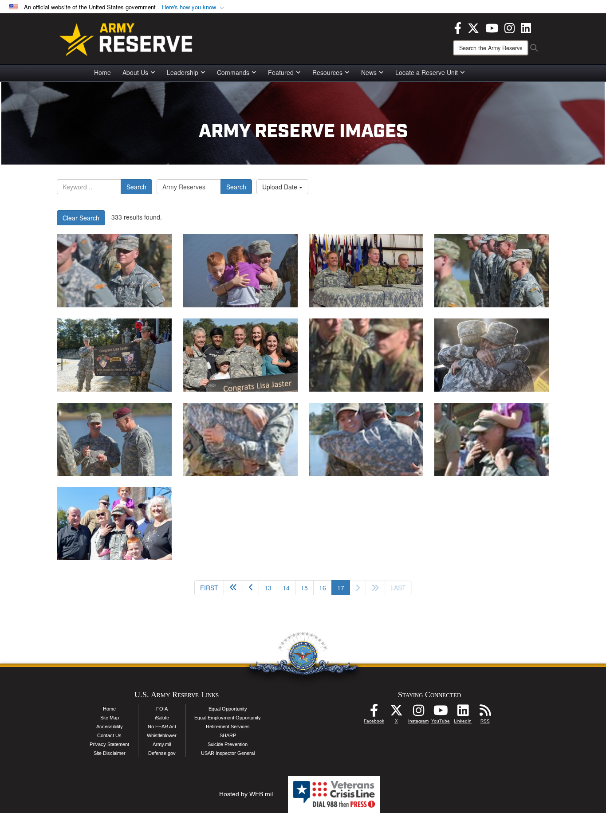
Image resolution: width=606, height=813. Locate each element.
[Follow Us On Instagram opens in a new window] (418, 712)
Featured (281, 72)
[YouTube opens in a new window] (491, 27)
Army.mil (162, 744)
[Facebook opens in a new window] (457, 27)
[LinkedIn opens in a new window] (526, 27)
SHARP (228, 735)
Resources (327, 72)
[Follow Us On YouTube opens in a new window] (440, 712)
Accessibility (109, 726)
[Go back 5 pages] (233, 587)
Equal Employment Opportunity (227, 717)
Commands (233, 72)
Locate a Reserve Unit (426, 72)
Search (136, 186)
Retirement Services (228, 726)
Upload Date (280, 186)
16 (322, 587)
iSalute (162, 717)
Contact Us (109, 735)
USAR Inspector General (228, 753)
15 (304, 587)
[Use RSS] (485, 712)
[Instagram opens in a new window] (509, 27)
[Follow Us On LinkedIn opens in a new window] (463, 712)
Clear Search (81, 217)
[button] (194, 7)
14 (286, 587)
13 (268, 587)
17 (343, 587)
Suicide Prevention (228, 744)
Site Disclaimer (110, 753)
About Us (135, 72)
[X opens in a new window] (473, 27)
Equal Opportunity (228, 708)
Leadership (182, 72)
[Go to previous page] (251, 587)
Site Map (109, 717)
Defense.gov (162, 753)
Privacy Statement (109, 744)
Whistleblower (162, 735)
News (369, 72)
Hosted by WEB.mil (246, 793)
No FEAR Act (162, 726)
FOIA (162, 708)
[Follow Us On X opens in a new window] (396, 712)
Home (102, 72)
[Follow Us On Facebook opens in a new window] (374, 712)
